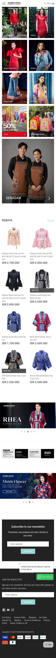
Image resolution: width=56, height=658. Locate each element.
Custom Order (20, 617)
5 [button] (34, 431)
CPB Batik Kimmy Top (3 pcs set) (14, 377)
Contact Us (6, 620)
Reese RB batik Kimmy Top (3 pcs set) (41, 377)
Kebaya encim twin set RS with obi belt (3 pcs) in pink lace (41, 256)
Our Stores (6, 617)
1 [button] (21, 431)
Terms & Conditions (32, 620)
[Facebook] (4, 609)
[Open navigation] (4, 3)
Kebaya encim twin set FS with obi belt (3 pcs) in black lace (14, 298)
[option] (28, 415)
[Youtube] (8, 609)
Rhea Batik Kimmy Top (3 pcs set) (40, 338)
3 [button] (28, 431)
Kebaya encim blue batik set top (14, 338)
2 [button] (25, 431)
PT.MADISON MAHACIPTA (24, 632)
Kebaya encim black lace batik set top (40, 296)
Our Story (43, 617)
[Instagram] (12, 609)
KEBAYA (7, 220)
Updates (17, 620)
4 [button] (31, 431)
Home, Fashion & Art (18, 623)
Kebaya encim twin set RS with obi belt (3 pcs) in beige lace (14, 256)
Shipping (32, 617)
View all (50, 220)
